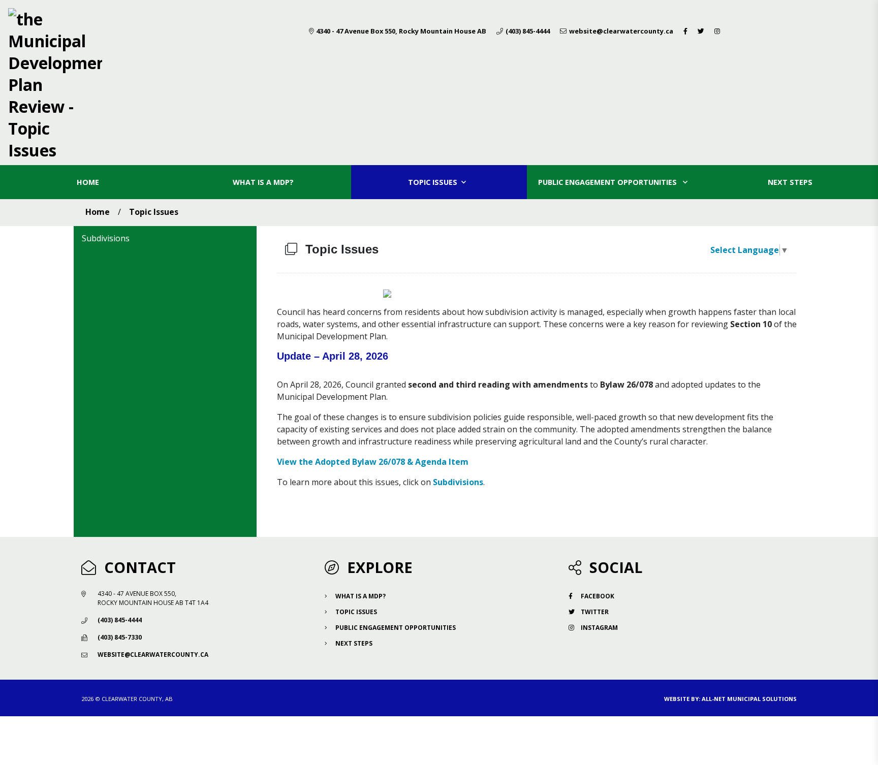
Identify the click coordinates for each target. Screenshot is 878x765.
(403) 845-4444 (120, 620)
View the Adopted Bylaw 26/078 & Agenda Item (372, 461)
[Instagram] (717, 31)
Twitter (595, 612)
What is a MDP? (263, 182)
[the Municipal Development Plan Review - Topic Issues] (55, 84)
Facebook (597, 596)
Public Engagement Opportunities (608, 182)
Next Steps (790, 182)
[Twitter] (701, 31)
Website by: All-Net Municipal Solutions (730, 699)
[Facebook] (685, 31)
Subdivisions (106, 238)
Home (97, 211)
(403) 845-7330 (120, 637)
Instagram (599, 627)
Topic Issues (432, 182)
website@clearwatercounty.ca (153, 654)
